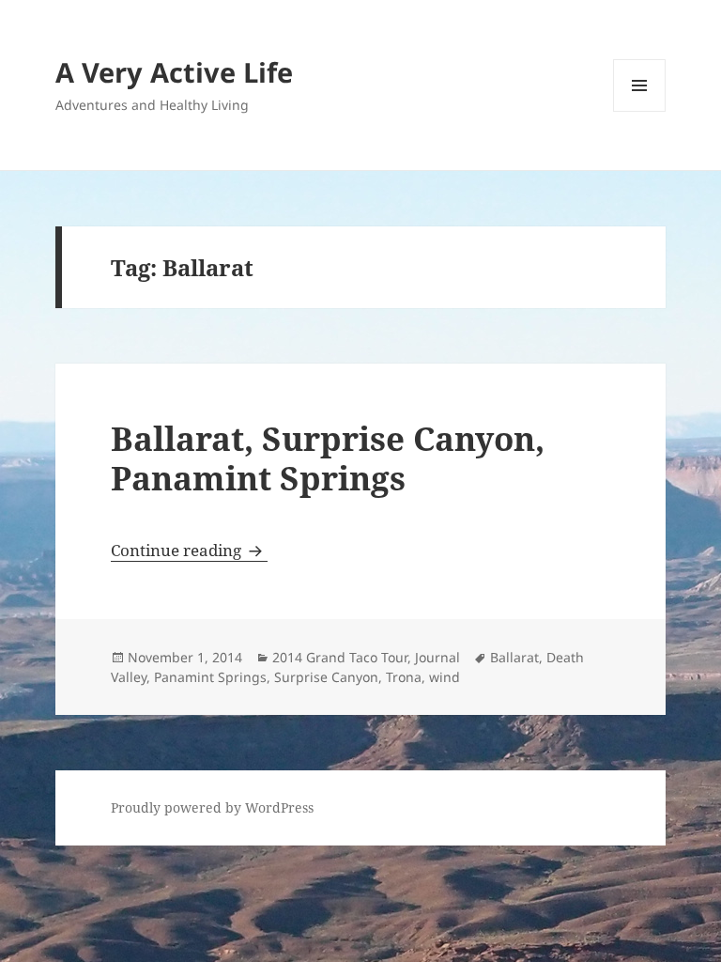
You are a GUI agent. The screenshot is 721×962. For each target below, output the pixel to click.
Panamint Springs (210, 677)
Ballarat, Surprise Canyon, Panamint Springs (328, 458)
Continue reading (189, 550)
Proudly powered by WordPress (212, 807)
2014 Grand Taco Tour (339, 657)
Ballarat (514, 657)
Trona (404, 677)
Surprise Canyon (326, 677)
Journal (437, 657)
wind (444, 677)
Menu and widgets (640, 111)
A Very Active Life (174, 72)
